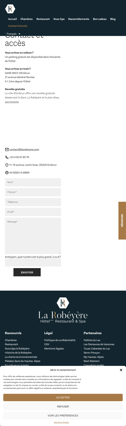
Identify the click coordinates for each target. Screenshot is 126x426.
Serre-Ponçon (92, 352)
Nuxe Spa (58, 19)
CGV (46, 344)
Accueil (12, 19)
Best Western (92, 361)
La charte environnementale (21, 357)
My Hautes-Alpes (94, 357)
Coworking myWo (94, 365)
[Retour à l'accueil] (10, 8)
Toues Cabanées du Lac (97, 348)
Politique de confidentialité (59, 340)
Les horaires (12, 102)
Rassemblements (78, 19)
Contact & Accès (17, 26)
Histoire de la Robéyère (18, 352)
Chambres (27, 19)
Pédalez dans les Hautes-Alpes (22, 361)
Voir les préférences (63, 415)
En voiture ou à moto (17, 365)
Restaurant (43, 19)
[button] (121, 370)
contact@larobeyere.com (24, 149)
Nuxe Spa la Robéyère (17, 348)
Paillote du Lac (92, 340)
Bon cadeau (99, 19)
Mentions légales (61, 422)
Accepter (63, 397)
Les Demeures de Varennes (99, 344)
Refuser (63, 406)
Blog (113, 19)
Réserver (122, 220)
